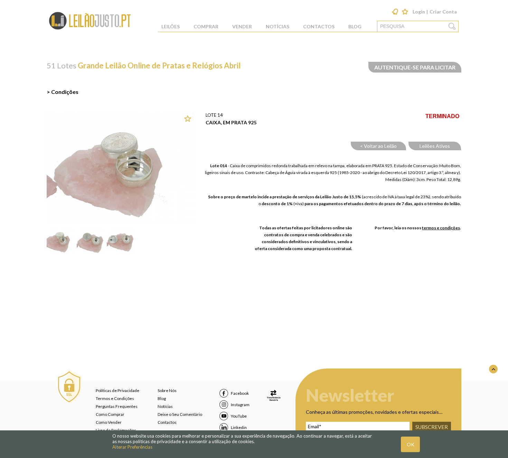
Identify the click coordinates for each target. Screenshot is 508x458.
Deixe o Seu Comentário (180, 414)
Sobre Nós (167, 390)
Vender (242, 26)
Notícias (277, 26)
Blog (354, 26)
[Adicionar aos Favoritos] (189, 119)
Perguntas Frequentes (117, 406)
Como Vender (109, 422)
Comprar (206, 26)
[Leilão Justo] (90, 29)
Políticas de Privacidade (117, 390)
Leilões (170, 26)
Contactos (319, 26)
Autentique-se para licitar (414, 67)
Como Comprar (110, 414)
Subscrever (431, 427)
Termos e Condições (115, 398)
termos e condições (441, 227)
